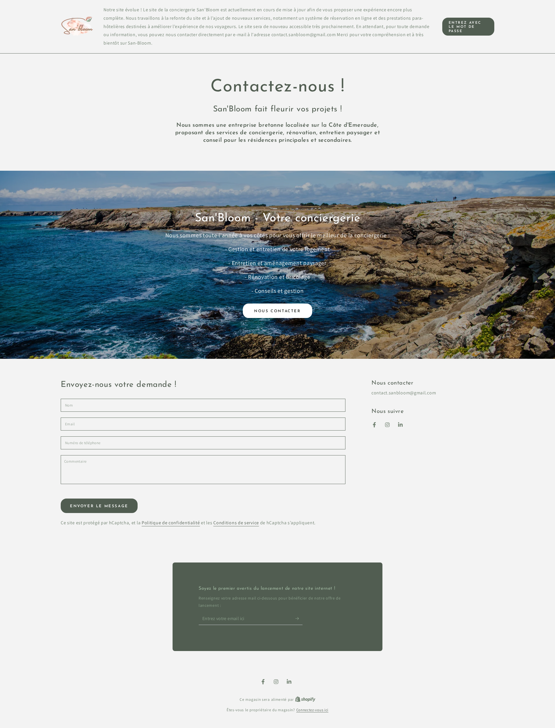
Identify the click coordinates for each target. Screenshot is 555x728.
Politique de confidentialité (171, 523)
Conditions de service (236, 523)
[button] (468, 27)
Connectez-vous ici (312, 709)
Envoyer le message (99, 506)
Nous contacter (277, 311)
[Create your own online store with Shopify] (305, 699)
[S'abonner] (299, 618)
